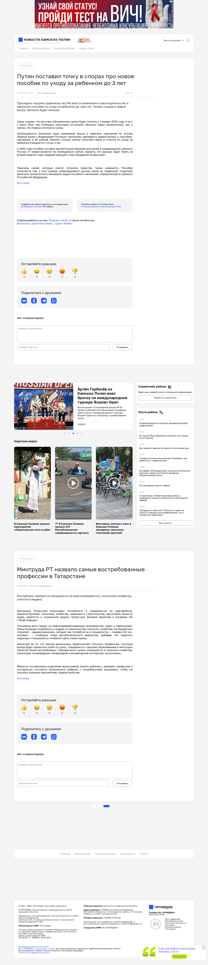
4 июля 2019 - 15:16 (25, 586)
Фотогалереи (41, 48)
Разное (143, 853)
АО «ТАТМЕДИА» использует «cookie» (36, 948)
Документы (128, 853)
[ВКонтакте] (24, 300)
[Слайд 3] (73, 433)
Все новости (165, 523)
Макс (69, 223)
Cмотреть (179, 956)
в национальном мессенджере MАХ (101, 206)
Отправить (122, 347)
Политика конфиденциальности (34, 952)
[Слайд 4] (77, 433)
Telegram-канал (58, 220)
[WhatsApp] (54, 300)
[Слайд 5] (81, 433)
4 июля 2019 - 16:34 (25, 93)
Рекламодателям (64, 48)
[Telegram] (44, 300)
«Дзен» (58, 223)
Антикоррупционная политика (33, 946)
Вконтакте (23, 223)
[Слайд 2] (69, 433)
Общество (26, 65)
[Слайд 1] (65, 433)
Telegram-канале (32, 206)
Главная (23, 48)
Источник (23, 182)
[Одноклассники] (34, 300)
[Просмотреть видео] (32, 483)
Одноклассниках (41, 223)
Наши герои (86, 48)
